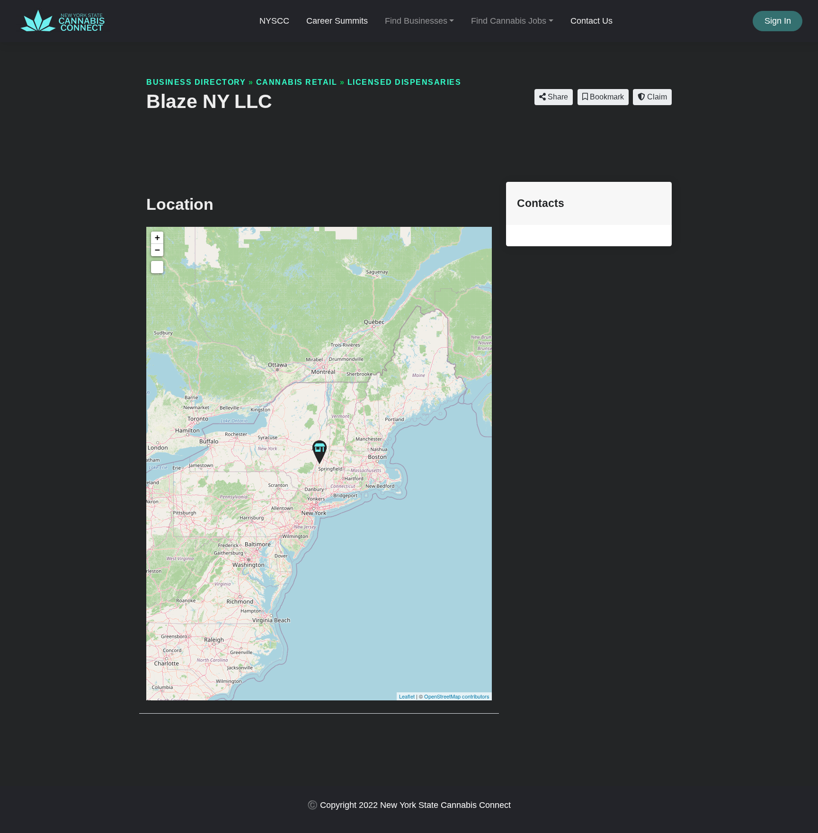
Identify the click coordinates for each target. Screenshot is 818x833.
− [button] (157, 250)
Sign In (778, 21)
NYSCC (274, 21)
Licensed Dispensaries (404, 82)
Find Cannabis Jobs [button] (508, 21)
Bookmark (606, 97)
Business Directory (196, 82)
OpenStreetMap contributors (456, 696)
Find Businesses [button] (416, 21)
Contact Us (591, 21)
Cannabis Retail (297, 82)
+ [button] (157, 237)
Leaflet (407, 696)
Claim (656, 97)
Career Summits (337, 21)
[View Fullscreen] (157, 267)
